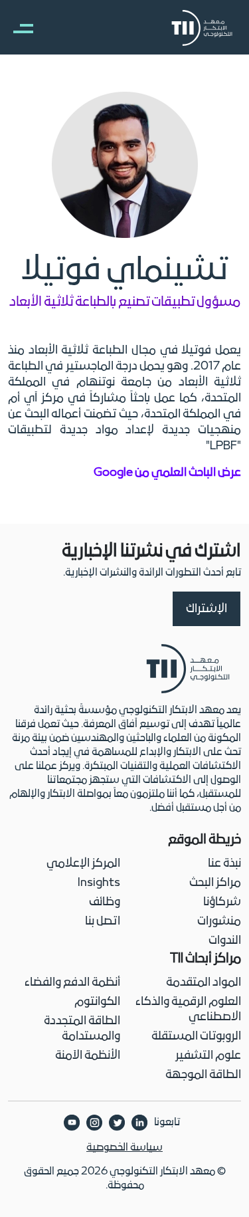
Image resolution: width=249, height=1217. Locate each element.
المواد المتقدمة (203, 982)
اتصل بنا (102, 921)
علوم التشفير (208, 1055)
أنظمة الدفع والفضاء (72, 982)
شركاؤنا (222, 902)
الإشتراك (206, 609)
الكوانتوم (97, 1002)
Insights (99, 883)
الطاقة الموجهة (203, 1075)
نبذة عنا (224, 863)
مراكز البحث (215, 883)
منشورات (219, 921)
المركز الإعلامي (83, 863)
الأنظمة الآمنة (87, 1055)
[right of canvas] (16, 28)
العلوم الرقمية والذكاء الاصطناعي (188, 1009)
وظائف (104, 902)
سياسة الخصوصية (124, 1148)
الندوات (224, 940)
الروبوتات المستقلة (196, 1036)
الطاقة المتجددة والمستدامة (82, 1029)
